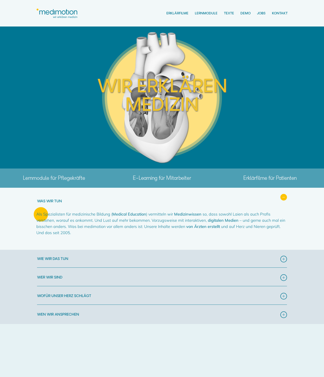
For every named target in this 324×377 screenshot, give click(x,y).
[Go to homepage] (57, 13)
